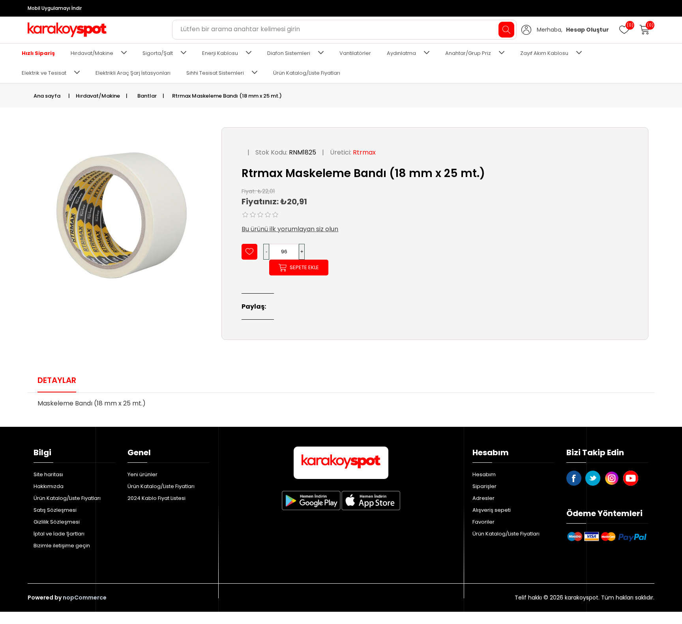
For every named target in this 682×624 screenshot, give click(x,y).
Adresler (483, 498)
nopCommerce (85, 597)
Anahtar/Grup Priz (468, 53)
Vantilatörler (355, 53)
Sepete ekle (304, 267)
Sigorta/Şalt (157, 53)
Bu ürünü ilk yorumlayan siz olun (290, 229)
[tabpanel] (341, 405)
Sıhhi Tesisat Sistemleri (215, 73)
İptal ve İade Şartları (59, 533)
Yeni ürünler (142, 474)
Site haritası (48, 474)
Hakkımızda (49, 486)
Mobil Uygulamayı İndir (55, 8)
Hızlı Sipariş (38, 53)
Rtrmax (364, 152)
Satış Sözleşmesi (55, 510)
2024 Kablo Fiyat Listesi (156, 498)
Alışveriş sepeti (491, 510)
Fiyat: (249, 191)
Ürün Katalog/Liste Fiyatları (306, 73)
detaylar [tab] (56, 380)
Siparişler (484, 486)
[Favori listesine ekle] (249, 252)
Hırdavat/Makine (92, 53)
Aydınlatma (401, 53)
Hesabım (484, 474)
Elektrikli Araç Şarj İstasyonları (133, 73)
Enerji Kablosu (220, 53)
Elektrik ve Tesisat (44, 73)
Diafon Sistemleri (288, 53)
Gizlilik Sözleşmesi (57, 522)
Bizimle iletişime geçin (62, 545)
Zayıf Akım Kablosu (544, 53)
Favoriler (483, 522)
